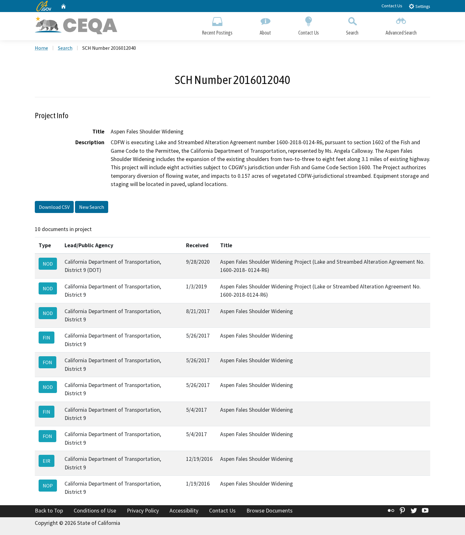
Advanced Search (401, 32)
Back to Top (49, 510)
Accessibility (184, 510)
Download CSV (54, 207)
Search (352, 32)
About (265, 32)
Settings (422, 6)
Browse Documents (269, 510)
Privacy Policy (143, 510)
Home (41, 48)
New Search (91, 207)
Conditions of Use (95, 510)
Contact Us (391, 6)
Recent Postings (217, 32)
